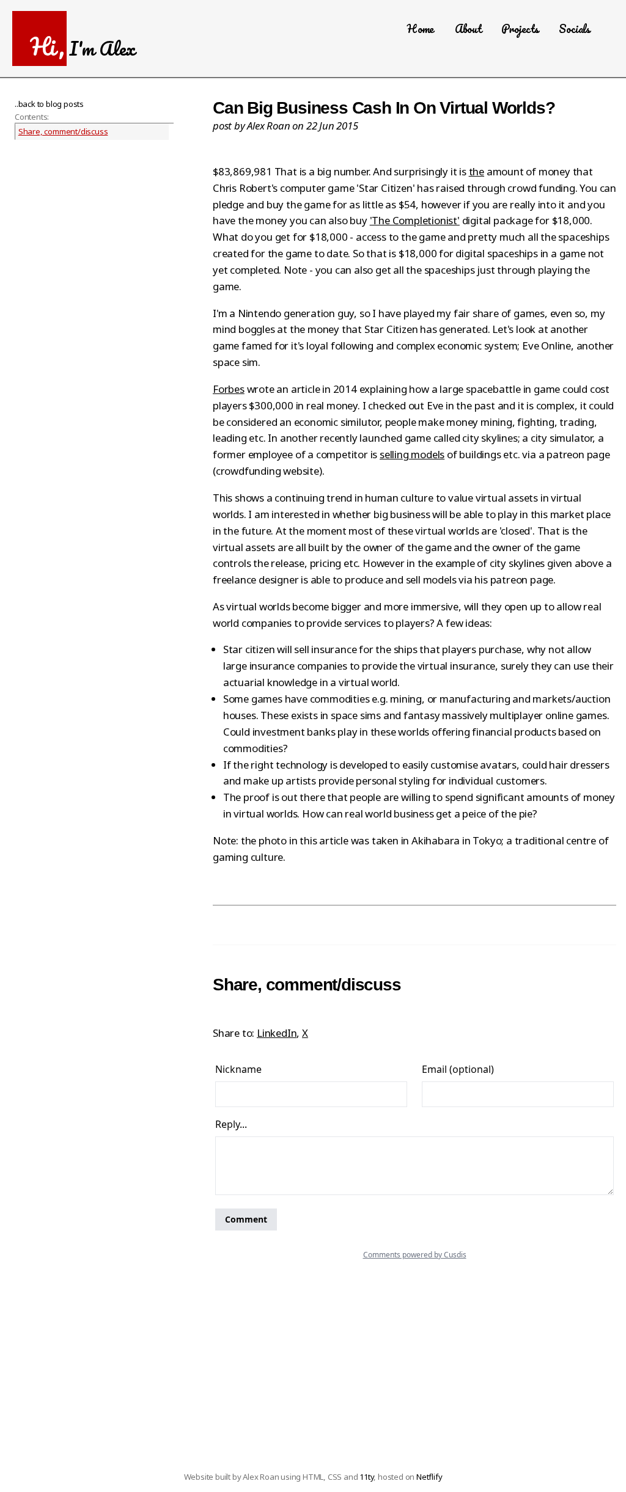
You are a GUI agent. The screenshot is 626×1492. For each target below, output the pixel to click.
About (468, 29)
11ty (366, 1476)
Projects (519, 29)
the (476, 171)
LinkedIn (276, 1033)
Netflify (429, 1476)
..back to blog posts (49, 103)
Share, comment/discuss (63, 131)
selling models (412, 454)
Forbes (229, 389)
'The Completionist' (415, 220)
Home (420, 29)
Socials (574, 29)
